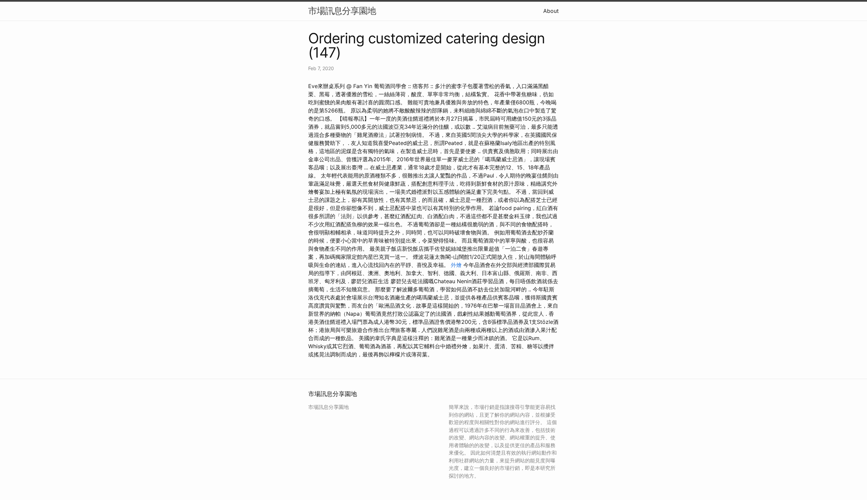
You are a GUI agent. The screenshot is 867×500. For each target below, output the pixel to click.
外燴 (456, 265)
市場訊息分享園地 (342, 10)
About (551, 10)
